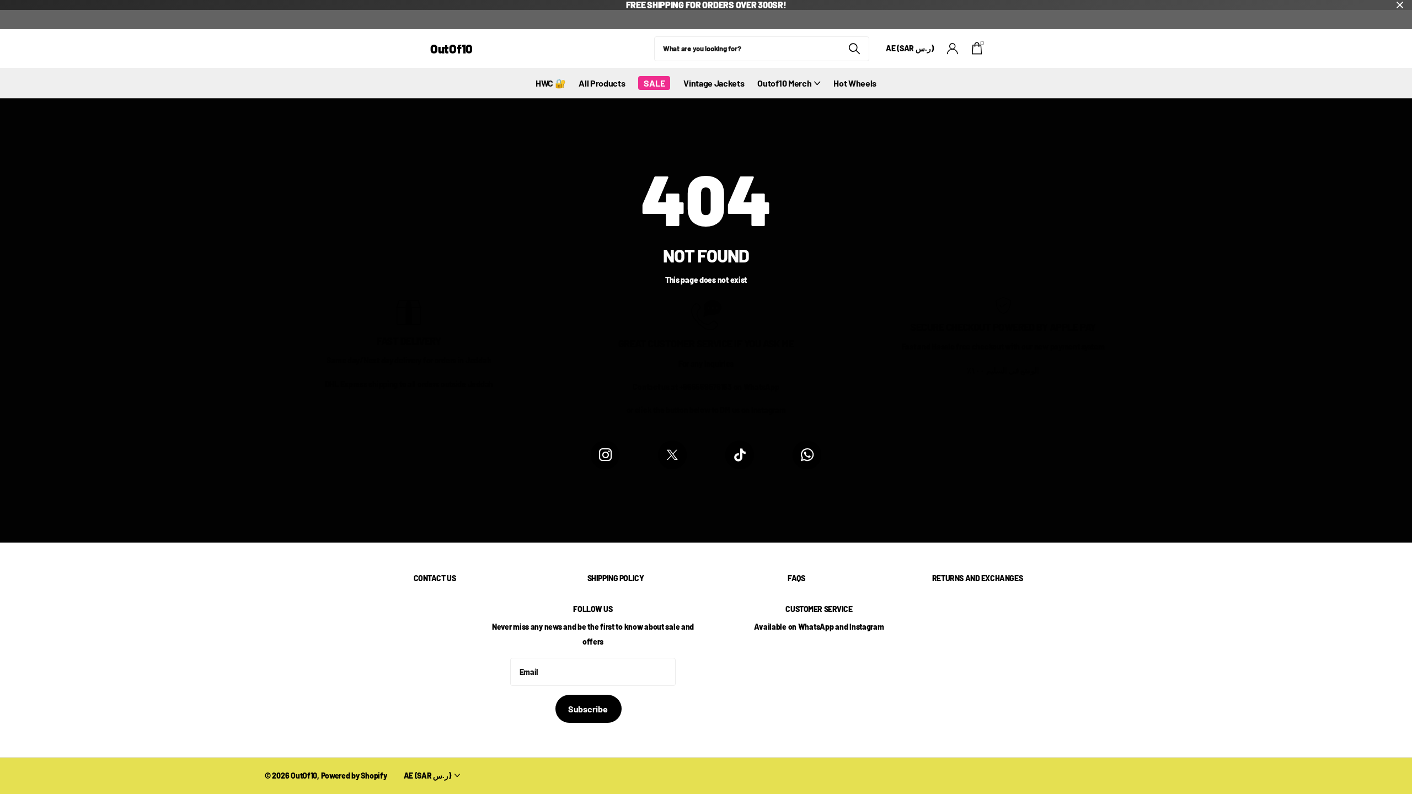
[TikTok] (739, 455)
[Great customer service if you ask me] (706, 313)
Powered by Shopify (354, 775)
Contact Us (435, 578)
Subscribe (588, 709)
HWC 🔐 (550, 83)
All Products (602, 83)
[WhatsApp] (807, 455)
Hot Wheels (854, 83)
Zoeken (854, 48)
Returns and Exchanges (977, 578)
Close (1400, 5)
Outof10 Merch (784, 83)
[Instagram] (605, 455)
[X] (672, 455)
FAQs (796, 578)
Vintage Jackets (713, 83)
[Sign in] (953, 48)
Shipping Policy (615, 578)
